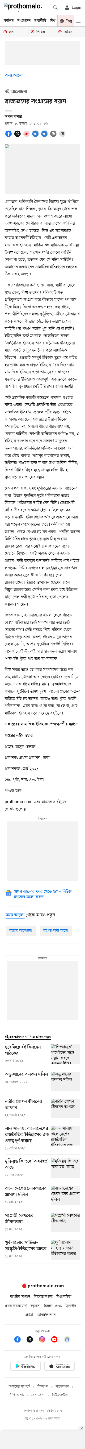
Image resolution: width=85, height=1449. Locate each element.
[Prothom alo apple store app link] (59, 1367)
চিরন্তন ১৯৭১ (53, 1306)
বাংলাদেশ (24, 21)
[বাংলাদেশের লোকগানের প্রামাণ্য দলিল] (65, 1195)
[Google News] (67, 1340)
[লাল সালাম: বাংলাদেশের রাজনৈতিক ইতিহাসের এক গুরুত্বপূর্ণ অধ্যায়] (65, 1138)
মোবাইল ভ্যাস (46, 1315)
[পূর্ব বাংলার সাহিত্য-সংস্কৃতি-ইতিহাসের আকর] (65, 1250)
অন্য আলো (14, 75)
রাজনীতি (40, 21)
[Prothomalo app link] (25, 1367)
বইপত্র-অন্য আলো (55, 930)
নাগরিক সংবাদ (20, 1296)
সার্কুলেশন (62, 1386)
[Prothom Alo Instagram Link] (44, 1340)
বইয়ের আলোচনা (20, 930)
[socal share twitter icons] (18, 136)
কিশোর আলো (43, 1296)
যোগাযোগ (38, 1395)
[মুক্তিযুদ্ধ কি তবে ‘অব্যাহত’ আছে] (65, 1168)
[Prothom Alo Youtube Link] (57, 1340)
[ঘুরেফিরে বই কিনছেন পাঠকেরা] (65, 1054)
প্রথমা (29, 1315)
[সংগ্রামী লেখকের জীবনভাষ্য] (65, 1223)
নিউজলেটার (60, 1395)
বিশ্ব (52, 21)
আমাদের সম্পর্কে (19, 1386)
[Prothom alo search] (55, 7)
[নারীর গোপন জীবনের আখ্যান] (65, 1109)
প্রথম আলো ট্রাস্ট (16, 1306)
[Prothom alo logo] (42, 1287)
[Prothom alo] (24, 7)
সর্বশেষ (9, 21)
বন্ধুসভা (35, 1306)
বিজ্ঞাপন (43, 1386)
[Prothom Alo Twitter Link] (32, 1340)
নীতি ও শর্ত (17, 1395)
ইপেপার (70, 1306)
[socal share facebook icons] (9, 136)
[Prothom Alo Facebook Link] (20, 1340)
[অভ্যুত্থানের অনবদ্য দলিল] (65, 1081)
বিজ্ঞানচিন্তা (64, 1296)
